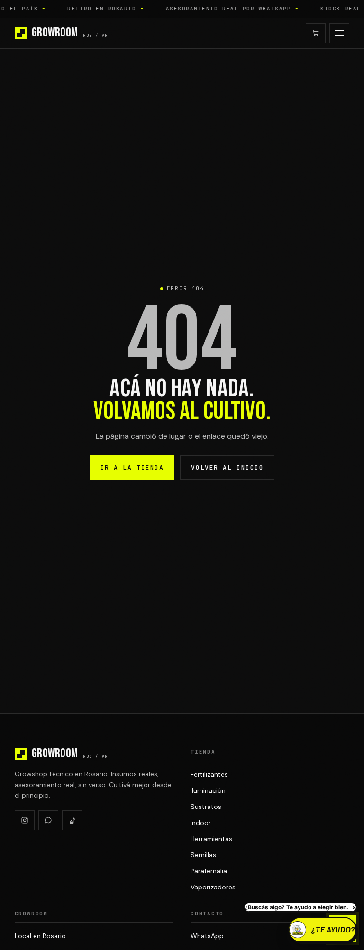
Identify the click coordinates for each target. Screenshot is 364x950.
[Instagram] (25, 820)
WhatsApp (207, 936)
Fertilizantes (209, 774)
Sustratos (206, 806)
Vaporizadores (213, 887)
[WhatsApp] (48, 820)
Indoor (201, 822)
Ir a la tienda (132, 467)
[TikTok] (72, 820)
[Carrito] (316, 33)
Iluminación (208, 790)
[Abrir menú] (339, 33)
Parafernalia (209, 871)
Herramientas (211, 839)
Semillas (203, 855)
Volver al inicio (227, 467)
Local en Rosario (40, 936)
